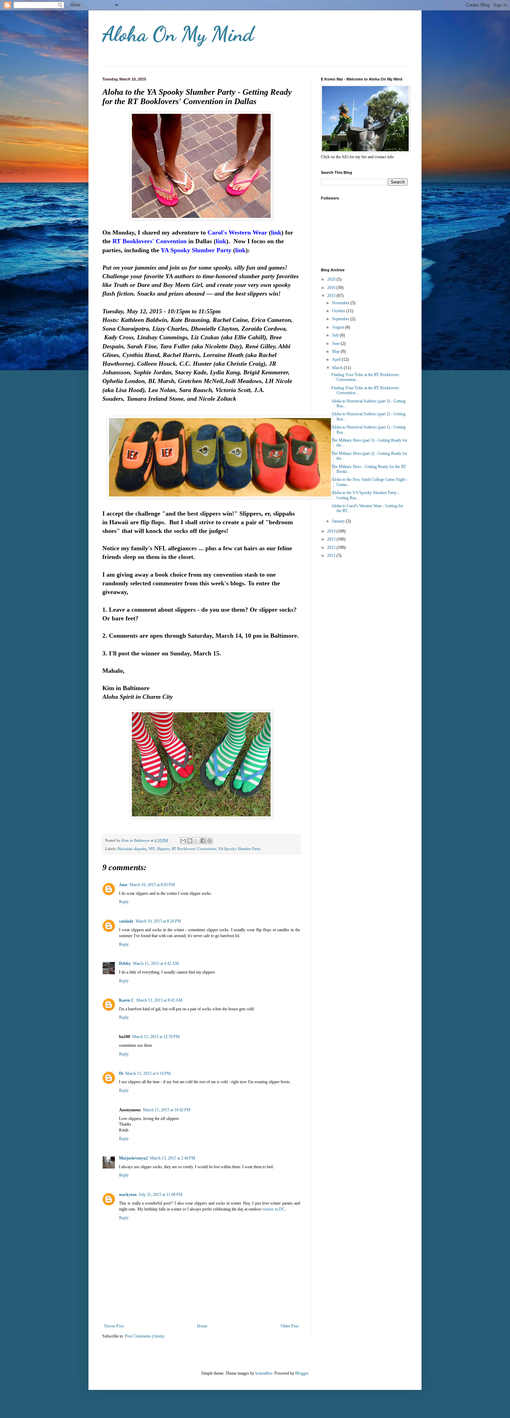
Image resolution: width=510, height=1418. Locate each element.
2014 (332, 531)
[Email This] (183, 840)
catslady (126, 921)
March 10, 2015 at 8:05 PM (152, 884)
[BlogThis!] (189, 840)
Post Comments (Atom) (144, 1336)
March (338, 367)
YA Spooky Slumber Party (239, 849)
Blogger (301, 1373)
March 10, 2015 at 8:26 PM (158, 921)
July (336, 335)
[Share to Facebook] (202, 840)
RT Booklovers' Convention (194, 849)
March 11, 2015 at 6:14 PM (148, 1073)
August (338, 327)
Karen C (126, 1000)
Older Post (289, 1326)
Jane (123, 884)
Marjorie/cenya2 (133, 1158)
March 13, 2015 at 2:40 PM (172, 1158)
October (339, 310)
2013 (332, 539)
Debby (125, 963)
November (341, 302)
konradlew (263, 1373)
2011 (332, 555)
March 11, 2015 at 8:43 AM (159, 1000)
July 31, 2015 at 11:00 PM (160, 1194)
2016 (332, 287)
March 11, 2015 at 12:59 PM (156, 1036)
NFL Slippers (159, 849)
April (337, 359)
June (336, 343)
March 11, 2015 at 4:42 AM (156, 963)
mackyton (128, 1194)
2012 (332, 547)
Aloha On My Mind (178, 34)
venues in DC (273, 1209)
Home (202, 1326)
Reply (124, 901)
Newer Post (114, 1326)
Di (121, 1073)
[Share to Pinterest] (209, 840)
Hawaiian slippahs (132, 849)
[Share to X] (196, 840)
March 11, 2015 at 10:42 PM (166, 1109)
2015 (332, 295)
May (336, 351)
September (341, 318)
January (339, 521)
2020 (332, 279)
